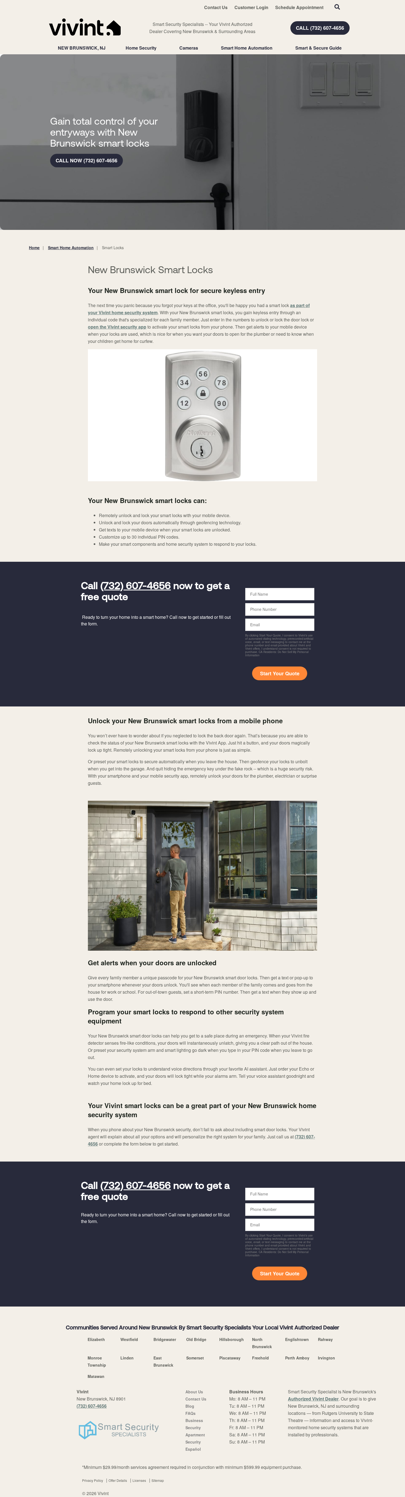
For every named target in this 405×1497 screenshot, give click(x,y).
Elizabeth (96, 1339)
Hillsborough (231, 1339)
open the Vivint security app (117, 327)
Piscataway (230, 1358)
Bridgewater (164, 1339)
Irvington (326, 1358)
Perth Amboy (297, 1358)
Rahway (325, 1339)
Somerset (195, 1358)
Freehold (260, 1358)
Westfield (129, 1339)
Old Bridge (196, 1339)
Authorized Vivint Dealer (313, 1399)
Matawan (96, 1376)
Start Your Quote (279, 673)
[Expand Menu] (159, 48)
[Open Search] (337, 7)
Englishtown (297, 1339)
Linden (127, 1358)
